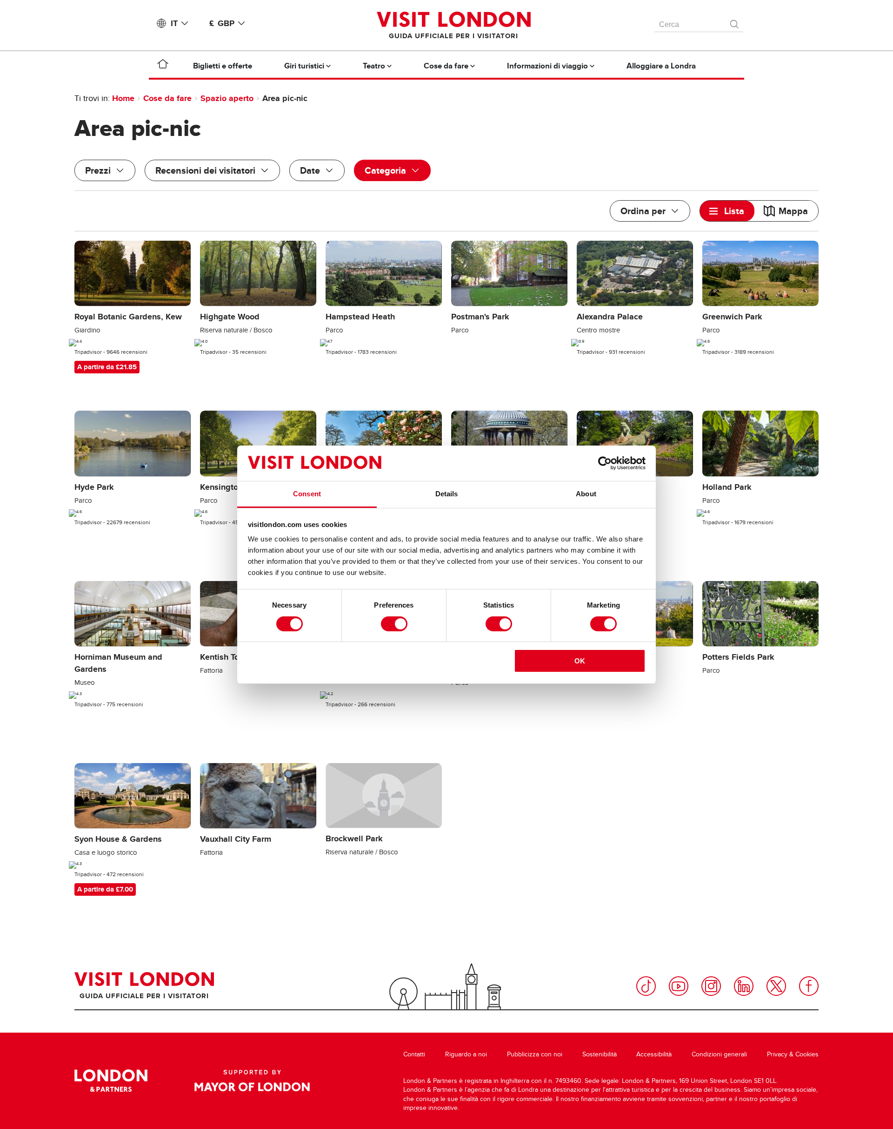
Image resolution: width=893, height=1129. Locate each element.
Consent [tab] (307, 494)
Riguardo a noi (466, 1054)
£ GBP (221, 23)
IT (174, 23)
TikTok (646, 986)
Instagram (711, 986)
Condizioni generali (719, 1054)
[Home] (163, 65)
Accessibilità (654, 1054)
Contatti (414, 1054)
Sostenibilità (599, 1054)
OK (579, 661)
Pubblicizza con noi (534, 1054)
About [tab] (586, 494)
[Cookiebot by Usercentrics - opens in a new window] (605, 463)
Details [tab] (446, 494)
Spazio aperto (226, 98)
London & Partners (110, 1080)
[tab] (727, 211)
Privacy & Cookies (793, 1054)
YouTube (678, 986)
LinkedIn (743, 986)
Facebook (809, 986)
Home (123, 98)
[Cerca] (734, 22)
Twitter (776, 986)
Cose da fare (167, 98)
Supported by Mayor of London (252, 1080)
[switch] (394, 623)
